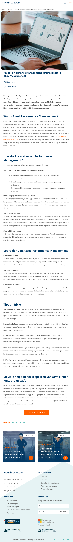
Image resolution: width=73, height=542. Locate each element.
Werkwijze (10, 513)
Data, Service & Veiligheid (50, 483)
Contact (44, 477)
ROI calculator (12, 500)
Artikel (14, 86)
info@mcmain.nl (9, 491)
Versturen (63, 511)
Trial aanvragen (12, 504)
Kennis (8, 86)
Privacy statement (47, 489)
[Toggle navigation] (70, 3)
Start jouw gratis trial (35, 412)
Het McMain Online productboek (18, 510)
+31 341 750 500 (9, 487)
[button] (65, 3)
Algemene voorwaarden (49, 486)
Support (44, 480)
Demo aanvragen (13, 507)
